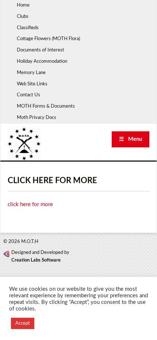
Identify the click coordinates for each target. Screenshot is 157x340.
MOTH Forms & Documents (46, 106)
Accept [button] (22, 323)
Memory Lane (31, 72)
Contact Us (28, 95)
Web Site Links (32, 84)
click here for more (30, 204)
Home (23, 5)
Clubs (22, 16)
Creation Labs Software (36, 260)
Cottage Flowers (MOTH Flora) (48, 38)
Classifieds (28, 28)
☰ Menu (130, 139)
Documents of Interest (40, 50)
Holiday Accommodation (42, 61)
